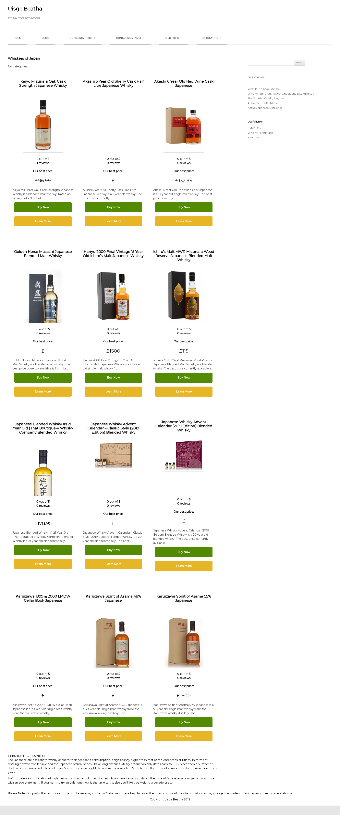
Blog (45, 37)
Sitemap (253, 137)
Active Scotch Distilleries (263, 103)
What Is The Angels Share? (264, 88)
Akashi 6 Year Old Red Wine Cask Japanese (183, 83)
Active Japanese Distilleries (265, 107)
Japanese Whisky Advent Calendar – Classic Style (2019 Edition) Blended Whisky (113, 428)
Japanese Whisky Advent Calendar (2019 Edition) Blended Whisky (183, 426)
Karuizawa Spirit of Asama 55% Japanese (183, 598)
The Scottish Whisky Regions (266, 98)
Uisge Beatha (25, 9)
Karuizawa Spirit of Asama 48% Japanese (113, 598)
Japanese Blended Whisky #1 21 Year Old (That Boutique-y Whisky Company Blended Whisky (43, 428)
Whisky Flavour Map (260, 132)
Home (17, 37)
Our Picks (173, 37)
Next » (41, 756)
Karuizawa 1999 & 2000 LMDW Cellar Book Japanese (43, 598)
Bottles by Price (83, 37)
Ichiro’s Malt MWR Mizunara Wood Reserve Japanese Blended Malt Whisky (183, 256)
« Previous (15, 756)
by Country (211, 37)
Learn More (43, 221)
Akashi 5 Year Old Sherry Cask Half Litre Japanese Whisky (113, 83)
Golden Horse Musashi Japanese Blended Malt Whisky (43, 254)
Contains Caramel (130, 37)
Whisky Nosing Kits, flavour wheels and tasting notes (281, 93)
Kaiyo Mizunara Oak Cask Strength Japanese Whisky (43, 83)
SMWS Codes (256, 128)
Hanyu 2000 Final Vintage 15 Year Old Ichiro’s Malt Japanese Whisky (113, 254)
